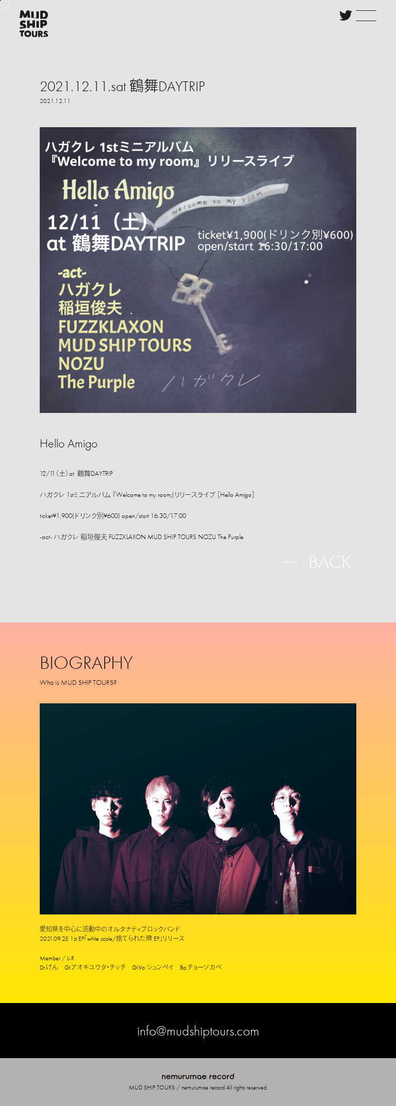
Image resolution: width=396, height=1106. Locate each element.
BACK (329, 562)
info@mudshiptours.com (198, 1031)
